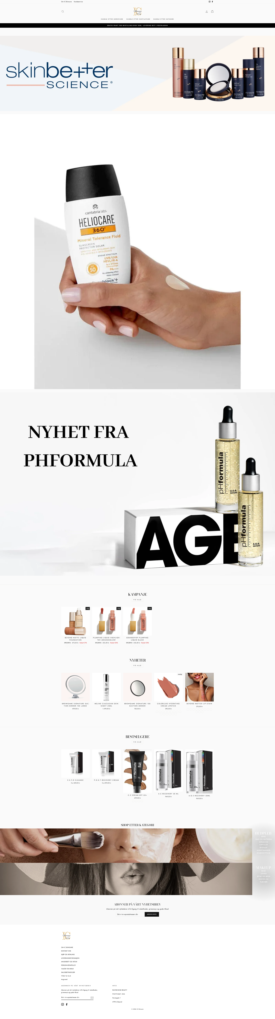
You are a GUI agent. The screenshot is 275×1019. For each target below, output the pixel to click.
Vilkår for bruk (66, 976)
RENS (263, 836)
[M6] (73, 646)
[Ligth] (133, 801)
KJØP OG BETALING (68, 954)
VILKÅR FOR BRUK (67, 969)
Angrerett (64, 979)
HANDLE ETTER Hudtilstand (138, 19)
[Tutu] (176, 714)
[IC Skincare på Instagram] (62, 1004)
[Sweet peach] (137, 646)
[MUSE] (208, 709)
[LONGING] (205, 709)
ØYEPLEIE (263, 847)
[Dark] (139, 801)
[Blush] (160, 712)
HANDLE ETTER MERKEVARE (112, 19)
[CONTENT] (197, 709)
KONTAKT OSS (66, 951)
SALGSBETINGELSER (68, 972)
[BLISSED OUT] (188, 709)
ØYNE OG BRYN (263, 876)
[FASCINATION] (202, 709)
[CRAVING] (199, 709)
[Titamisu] (140, 646)
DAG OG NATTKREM (263, 839)
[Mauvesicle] (135, 646)
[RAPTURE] (197, 712)
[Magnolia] (171, 712)
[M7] (76, 646)
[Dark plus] (142, 801)
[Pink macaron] (132, 646)
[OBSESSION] (211, 709)
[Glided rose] (106, 646)
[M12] (84, 646)
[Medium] (136, 801)
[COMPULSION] (194, 709)
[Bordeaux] (163, 712)
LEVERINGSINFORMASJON (70, 958)
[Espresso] (168, 712)
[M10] (81, 646)
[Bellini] (157, 712)
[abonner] (92, 997)
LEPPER (264, 873)
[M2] (67, 646)
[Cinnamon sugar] (143, 646)
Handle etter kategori (163, 19)
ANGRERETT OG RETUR (69, 962)
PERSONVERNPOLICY (68, 965)
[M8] (78, 646)
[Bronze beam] (109, 646)
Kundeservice (78, 2)
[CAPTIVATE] (191, 709)
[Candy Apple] (166, 712)
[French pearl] (104, 646)
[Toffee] (173, 714)
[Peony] (180, 712)
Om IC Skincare (66, 2)
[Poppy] (161, 714)
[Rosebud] (164, 714)
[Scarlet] (167, 714)
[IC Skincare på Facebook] (66, 1004)
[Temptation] (202, 712)
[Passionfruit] (177, 712)
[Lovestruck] (199, 712)
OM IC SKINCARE (67, 947)
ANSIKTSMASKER (263, 850)
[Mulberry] (174, 712)
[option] (137, 25)
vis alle (137, 600)
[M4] (70, 646)
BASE (263, 871)
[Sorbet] (170, 714)
